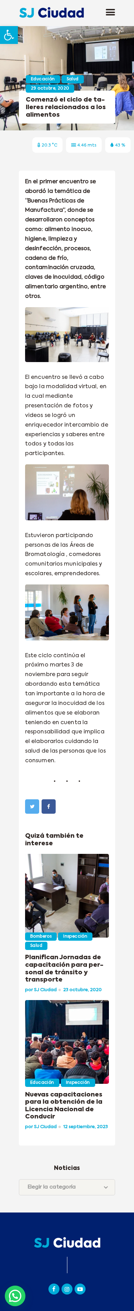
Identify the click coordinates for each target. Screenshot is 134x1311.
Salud (73, 79)
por (41, 990)
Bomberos (41, 937)
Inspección (75, 937)
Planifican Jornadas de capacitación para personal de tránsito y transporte (64, 968)
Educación (43, 79)
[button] (9, 35)
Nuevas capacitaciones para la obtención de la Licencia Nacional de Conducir (63, 1106)
